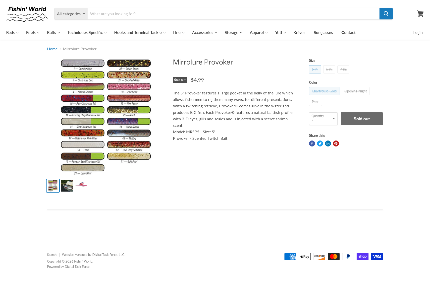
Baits (52, 32)
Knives (299, 32)
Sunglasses (323, 32)
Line (177, 32)
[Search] (386, 13)
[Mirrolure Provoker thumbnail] (53, 185)
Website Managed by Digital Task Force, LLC (93, 255)
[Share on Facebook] (312, 143)
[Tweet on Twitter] (320, 143)
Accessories (203, 32)
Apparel (257, 32)
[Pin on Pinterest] (336, 143)
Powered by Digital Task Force (68, 267)
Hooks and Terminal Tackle (138, 32)
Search (51, 255)
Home (52, 49)
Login (418, 32)
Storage (232, 32)
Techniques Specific (85, 32)
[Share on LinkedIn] (328, 143)
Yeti (279, 32)
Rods (11, 32)
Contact (348, 32)
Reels (31, 32)
